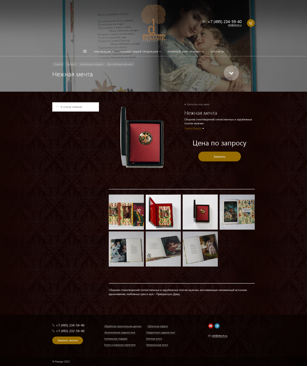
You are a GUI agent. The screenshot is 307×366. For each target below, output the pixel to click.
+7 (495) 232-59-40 (70, 331)
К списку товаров (71, 107)
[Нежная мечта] (142, 138)
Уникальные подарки (115, 338)
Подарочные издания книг (160, 332)
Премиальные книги (157, 344)
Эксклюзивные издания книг (119, 332)
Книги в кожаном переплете (120, 344)
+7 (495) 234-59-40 (225, 21)
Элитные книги (154, 338)
